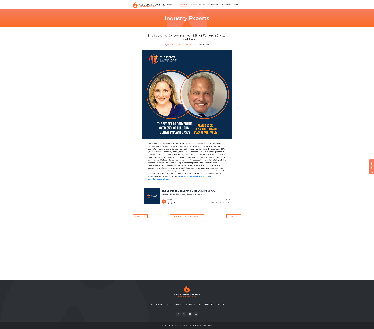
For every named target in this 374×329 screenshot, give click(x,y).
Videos (175, 5)
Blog (208, 5)
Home (169, 5)
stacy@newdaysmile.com (159, 179)
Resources (192, 5)
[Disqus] (187, 246)
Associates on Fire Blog (204, 304)
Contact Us (226, 5)
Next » (234, 216)
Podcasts (183, 5)
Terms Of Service (195, 325)
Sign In (235, 5)
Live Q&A (201, 5)
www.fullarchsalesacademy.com (195, 176)
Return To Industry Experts (187, 216)
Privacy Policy (207, 325)
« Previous (140, 216)
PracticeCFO (216, 5)
